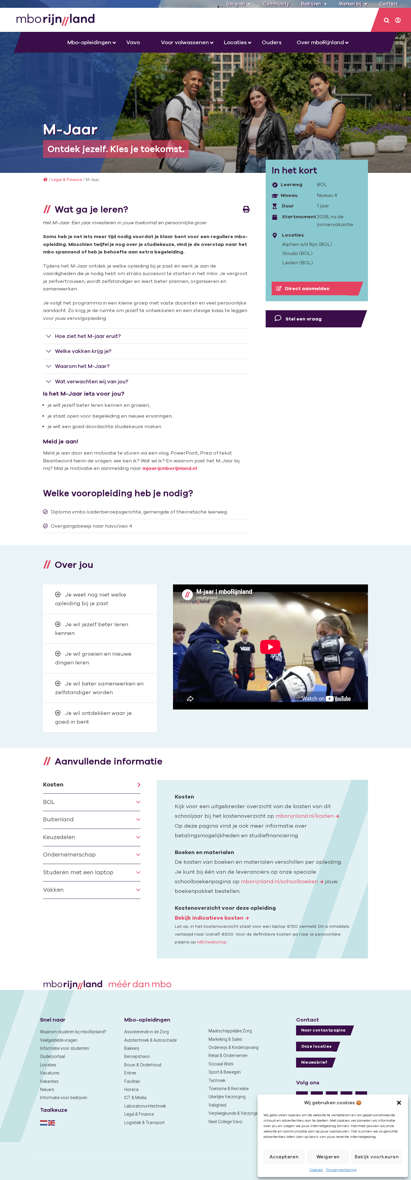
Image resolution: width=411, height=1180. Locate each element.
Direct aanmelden (306, 288)
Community (276, 4)
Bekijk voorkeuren (377, 1156)
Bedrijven (311, 4)
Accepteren (284, 1156)
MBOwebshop (212, 941)
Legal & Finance (66, 179)
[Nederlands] (44, 1122)
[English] (52, 1122)
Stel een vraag (303, 318)
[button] (399, 1103)
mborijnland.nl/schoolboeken (279, 881)
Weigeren (328, 1156)
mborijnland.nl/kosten (305, 816)
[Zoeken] (387, 21)
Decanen (236, 4)
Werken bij (350, 4)
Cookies (316, 1170)
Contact (388, 4)
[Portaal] (398, 21)
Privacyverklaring (341, 1170)
